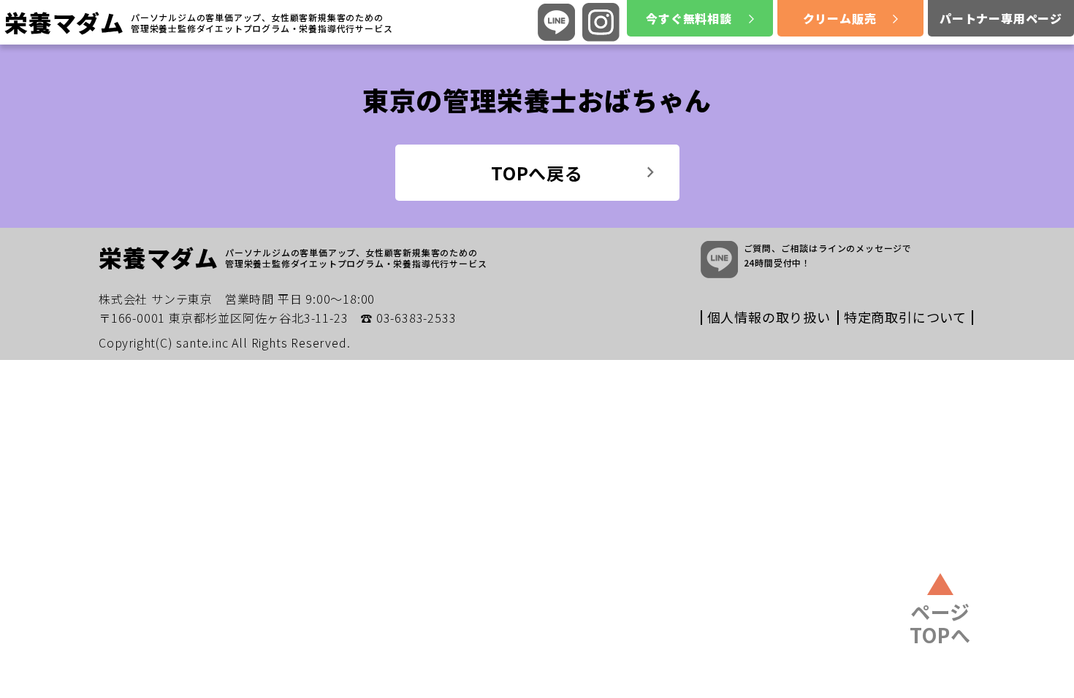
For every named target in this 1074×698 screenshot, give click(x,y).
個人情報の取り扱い (769, 316)
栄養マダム (64, 22)
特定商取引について (905, 316)
